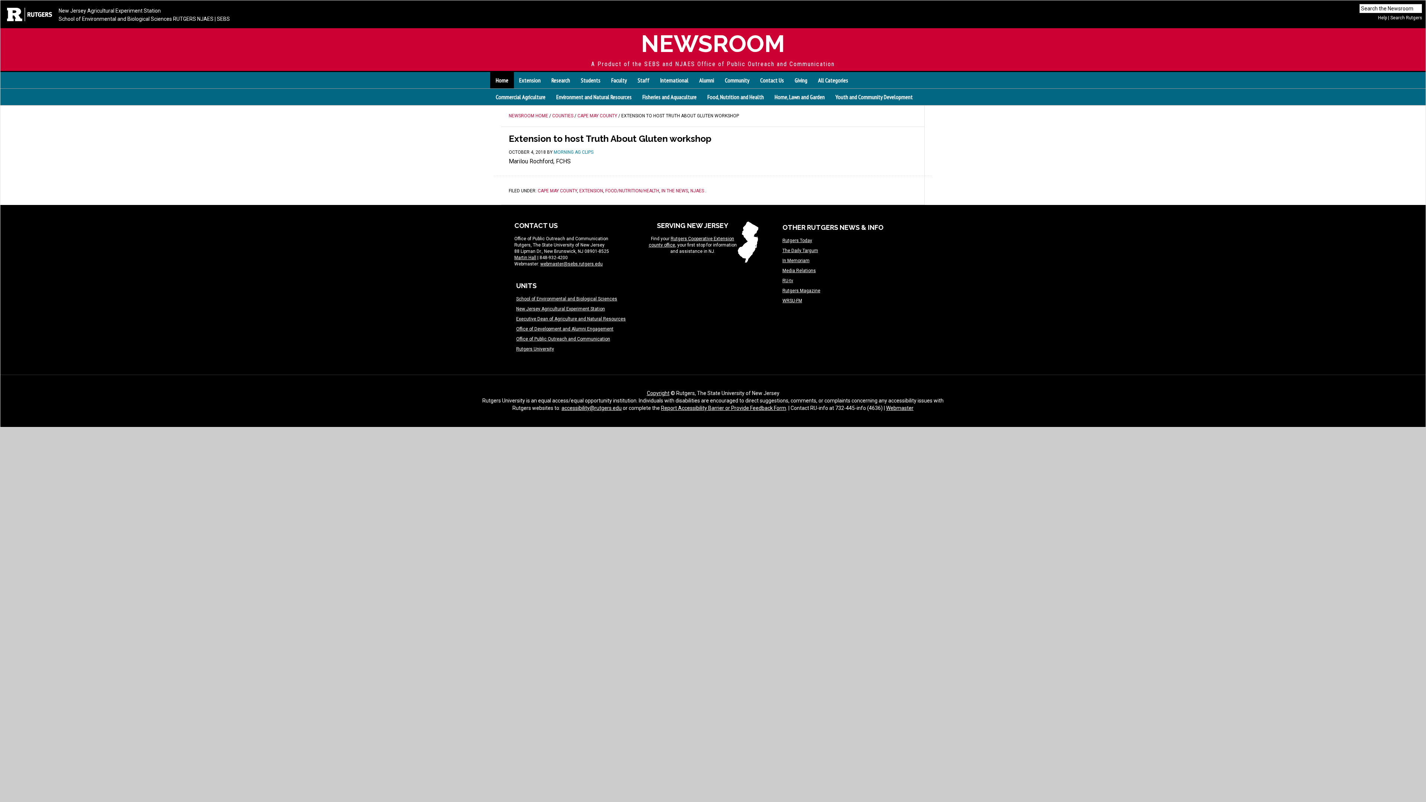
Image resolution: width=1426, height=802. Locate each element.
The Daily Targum (800, 250)
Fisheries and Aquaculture (669, 97)
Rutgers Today (797, 240)
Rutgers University (535, 349)
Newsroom (713, 44)
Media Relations (799, 270)
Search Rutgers (1406, 17)
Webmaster (900, 408)
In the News (674, 190)
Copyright (658, 393)
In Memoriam (796, 260)
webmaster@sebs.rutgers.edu (571, 264)
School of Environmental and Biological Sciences (115, 19)
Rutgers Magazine (801, 290)
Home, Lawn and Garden (800, 97)
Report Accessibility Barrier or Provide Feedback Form (723, 408)
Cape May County (557, 190)
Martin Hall (525, 257)
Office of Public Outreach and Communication (563, 339)
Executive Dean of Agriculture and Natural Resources (571, 319)
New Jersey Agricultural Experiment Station (110, 11)
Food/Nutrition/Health (632, 190)
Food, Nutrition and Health (735, 97)
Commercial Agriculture (521, 97)
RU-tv (787, 280)
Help (1382, 17)
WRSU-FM (792, 300)
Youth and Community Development (874, 97)
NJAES (205, 19)
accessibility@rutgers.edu (591, 408)
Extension (591, 190)
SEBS (223, 19)
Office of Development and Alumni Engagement (564, 329)
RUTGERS (184, 19)
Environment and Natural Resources (594, 97)
